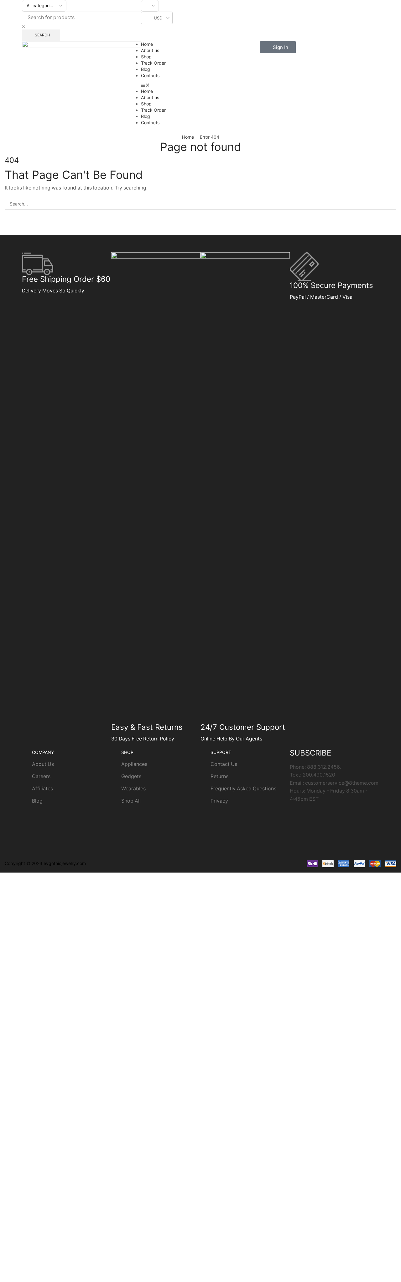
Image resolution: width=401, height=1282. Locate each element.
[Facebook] (314, 817)
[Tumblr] (297, 835)
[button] (200, 85)
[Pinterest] (348, 817)
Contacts (150, 75)
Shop (146, 56)
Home (147, 44)
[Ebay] (331, 835)
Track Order (153, 63)
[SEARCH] (390, 204)
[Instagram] (297, 817)
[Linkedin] (365, 817)
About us (150, 50)
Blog (145, 69)
